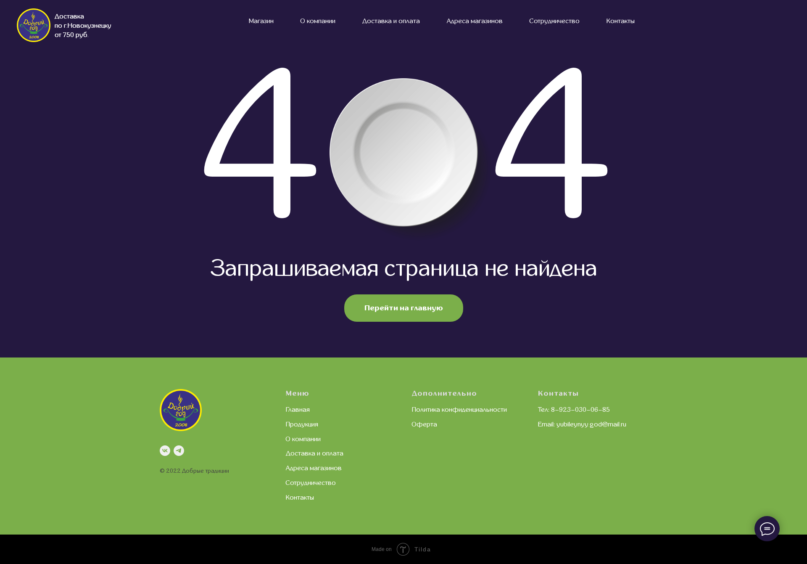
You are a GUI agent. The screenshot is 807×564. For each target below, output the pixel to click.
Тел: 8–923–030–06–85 (574, 409)
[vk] (165, 450)
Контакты (621, 21)
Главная (298, 409)
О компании (318, 21)
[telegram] (179, 450)
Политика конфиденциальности (459, 409)
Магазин (261, 21)
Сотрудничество (555, 21)
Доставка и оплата (391, 21)
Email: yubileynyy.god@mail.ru (582, 424)
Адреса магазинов (475, 21)
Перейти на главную (403, 308)
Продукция (302, 424)
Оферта (424, 424)
